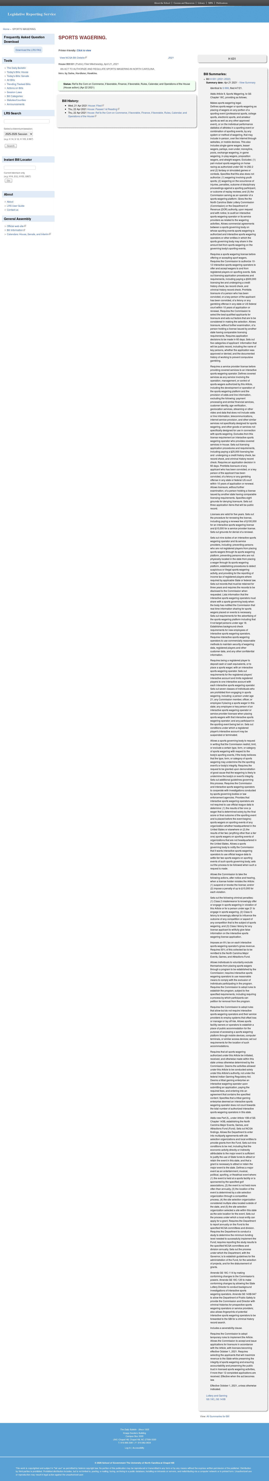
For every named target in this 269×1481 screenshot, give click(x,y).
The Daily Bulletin (16, 67)
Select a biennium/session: (18, 128)
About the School (162, 3)
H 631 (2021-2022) (220, 78)
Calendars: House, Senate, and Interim (29, 234)
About (10, 201)
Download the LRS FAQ (28, 49)
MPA (210, 3)
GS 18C (210, 1399)
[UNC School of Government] (82, 3)
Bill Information (16, 230)
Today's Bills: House (17, 72)
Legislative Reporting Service (32, 14)
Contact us (12, 209)
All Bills (11, 79)
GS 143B (220, 1399)
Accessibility (138, 1447)
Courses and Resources (184, 3)
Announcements (15, 104)
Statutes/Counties (16, 100)
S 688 (226, 88)
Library (201, 3)
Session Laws (14, 92)
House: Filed (96, 105)
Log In (128, 1447)
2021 (171, 57)
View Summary (247, 82)
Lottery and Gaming (216, 1395)
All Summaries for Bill (218, 1416)
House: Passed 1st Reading (103, 109)
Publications (221, 3)
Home (6, 29)
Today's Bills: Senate (18, 76)
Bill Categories (15, 96)
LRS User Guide (15, 205)
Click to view (84, 50)
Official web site (16, 226)
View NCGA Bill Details (73, 57)
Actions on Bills (15, 88)
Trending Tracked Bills (19, 84)
